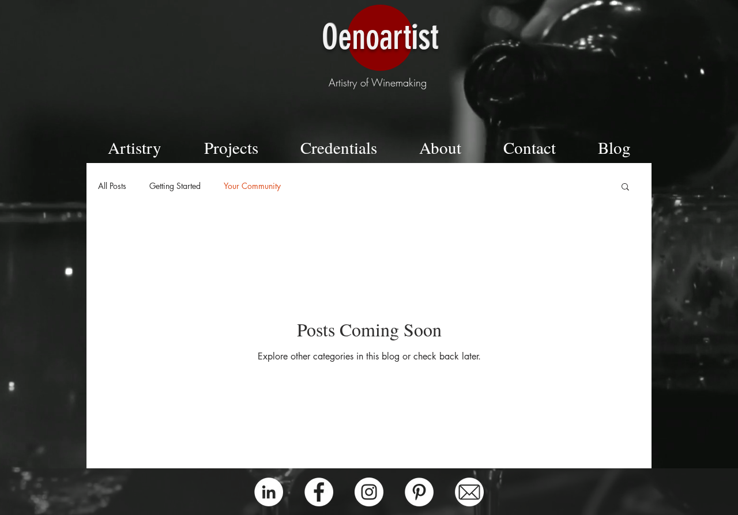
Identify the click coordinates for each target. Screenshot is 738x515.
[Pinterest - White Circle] (419, 492)
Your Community (252, 185)
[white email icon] (469, 492)
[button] (625, 187)
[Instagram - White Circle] (369, 492)
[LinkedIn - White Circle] (268, 492)
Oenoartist (380, 37)
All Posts (112, 185)
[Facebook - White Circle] (318, 492)
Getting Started (175, 185)
